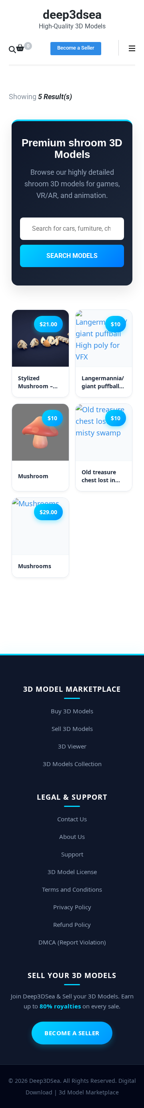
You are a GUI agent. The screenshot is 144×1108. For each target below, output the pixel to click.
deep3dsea (72, 15)
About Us (72, 836)
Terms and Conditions (72, 889)
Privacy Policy (72, 907)
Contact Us (72, 819)
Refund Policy (72, 924)
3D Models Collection (72, 764)
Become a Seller (75, 48)
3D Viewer (72, 746)
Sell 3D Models (72, 729)
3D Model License (72, 872)
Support (72, 854)
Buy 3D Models (72, 711)
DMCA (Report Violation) (72, 942)
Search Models (72, 256)
